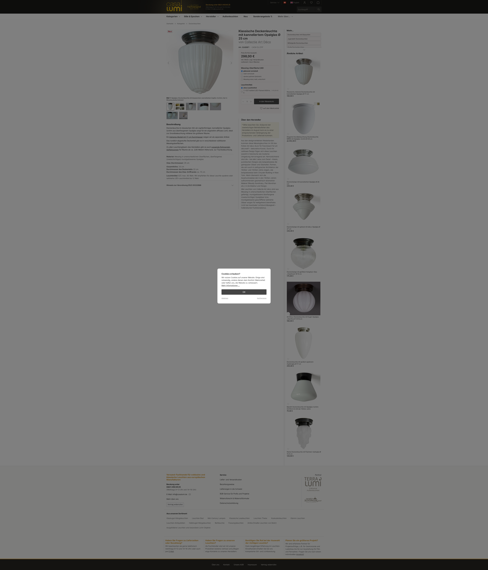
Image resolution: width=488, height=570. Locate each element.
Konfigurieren (261, 298)
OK (244, 292)
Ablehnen (225, 298)
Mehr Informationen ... (231, 285)
